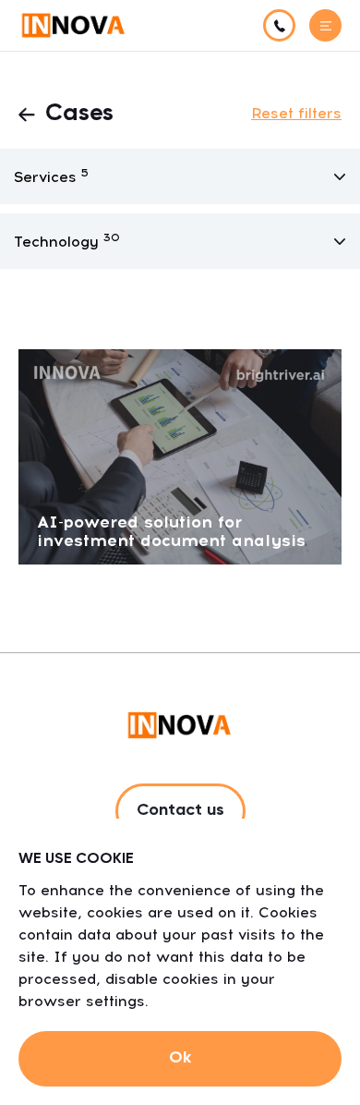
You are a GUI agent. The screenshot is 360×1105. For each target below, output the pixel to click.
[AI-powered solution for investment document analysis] (180, 456)
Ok (180, 1058)
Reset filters (296, 113)
